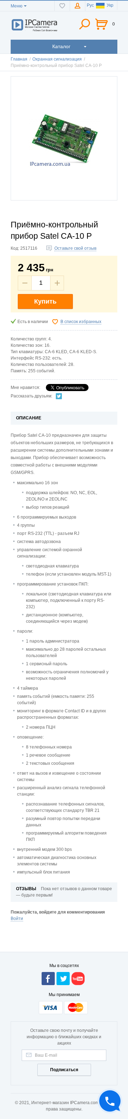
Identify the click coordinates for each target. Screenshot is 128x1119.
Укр (110, 5)
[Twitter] (59, 396)
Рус (90, 5)
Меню (16, 6)
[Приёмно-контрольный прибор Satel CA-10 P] (64, 138)
